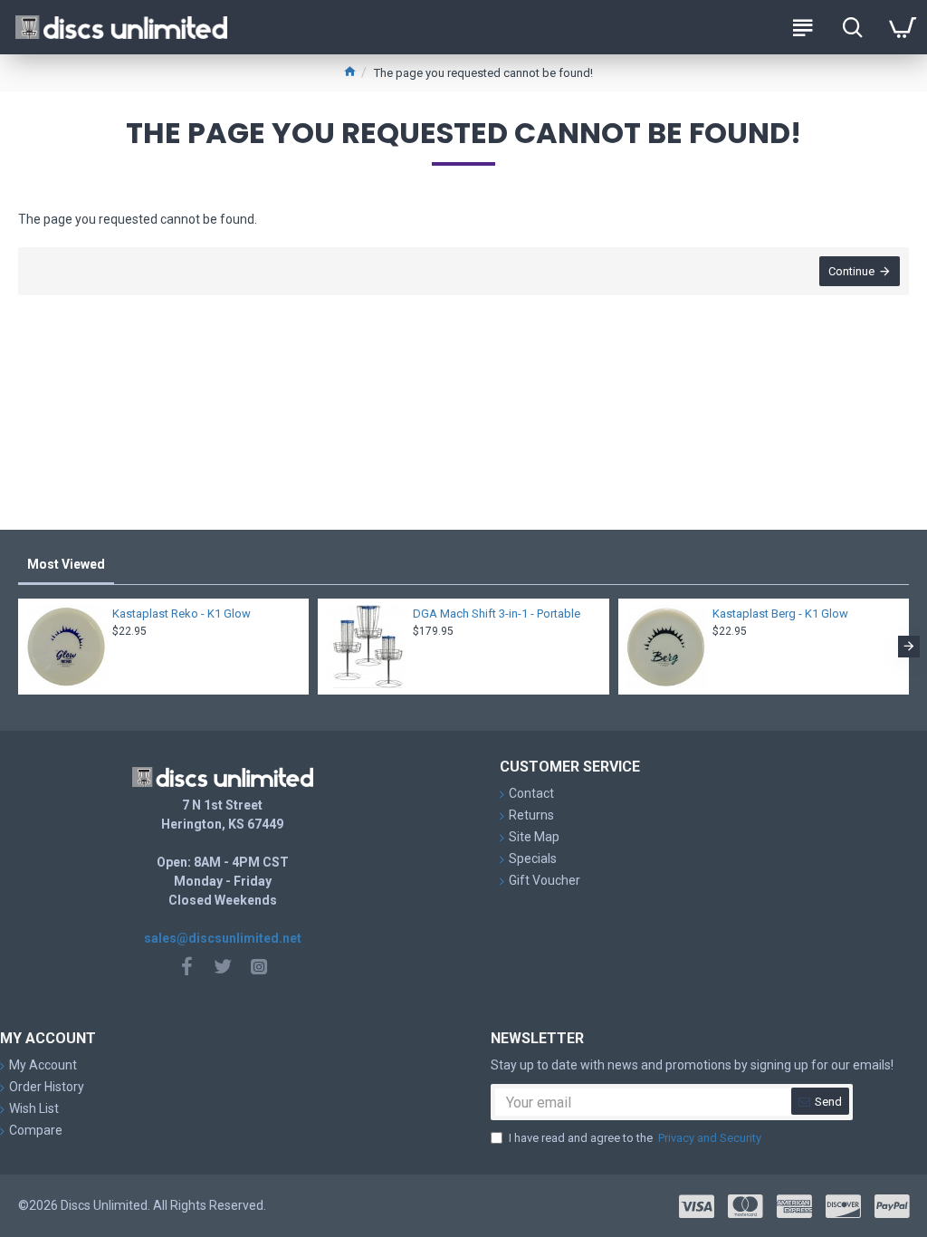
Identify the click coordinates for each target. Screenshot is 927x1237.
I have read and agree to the (635, 1138)
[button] (18, 646)
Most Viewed (66, 564)
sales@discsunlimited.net (222, 938)
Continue (851, 271)
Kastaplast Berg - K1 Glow (780, 613)
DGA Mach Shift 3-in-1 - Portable (496, 613)
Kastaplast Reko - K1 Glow (181, 613)
